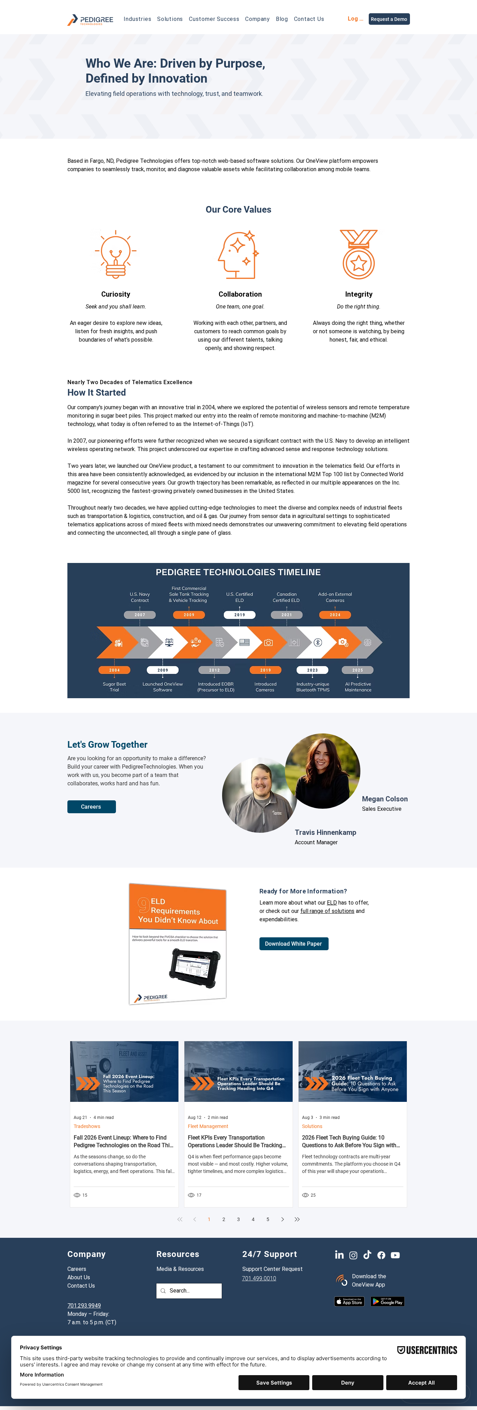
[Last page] (297, 1219)
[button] (137, 19)
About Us (78, 1277)
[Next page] (282, 1219)
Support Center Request (272, 1269)
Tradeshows (87, 1126)
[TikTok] (367, 1255)
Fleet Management (208, 1126)
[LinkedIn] (339, 1255)
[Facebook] (381, 1255)
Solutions (312, 1126)
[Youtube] (395, 1255)
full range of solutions (327, 911)
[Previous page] (194, 1219)
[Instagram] (353, 1255)
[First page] (180, 1219)
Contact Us (81, 1285)
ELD (332, 902)
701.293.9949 (84, 1305)
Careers (76, 1269)
